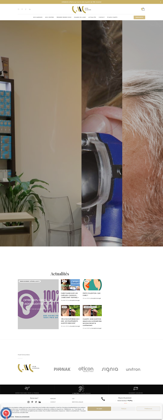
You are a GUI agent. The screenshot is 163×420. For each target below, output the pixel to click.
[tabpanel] (41, 188)
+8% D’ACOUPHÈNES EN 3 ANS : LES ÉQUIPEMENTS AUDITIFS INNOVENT (70, 321)
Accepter (99, 408)
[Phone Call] (103, 400)
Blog (64, 281)
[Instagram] (20, 9)
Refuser (123, 408)
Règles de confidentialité (22, 416)
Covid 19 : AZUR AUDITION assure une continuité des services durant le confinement (92, 322)
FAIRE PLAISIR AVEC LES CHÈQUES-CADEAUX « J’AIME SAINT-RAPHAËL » (70, 295)
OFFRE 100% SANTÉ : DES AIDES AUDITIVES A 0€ (38, 302)
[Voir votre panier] (143, 9)
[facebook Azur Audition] (36, 402)
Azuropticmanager (43, 309)
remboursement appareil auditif (30, 281)
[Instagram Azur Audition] (28, 402)
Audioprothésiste (90, 307)
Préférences (148, 408)
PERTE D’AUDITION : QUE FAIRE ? (91, 294)
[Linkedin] (31, 9)
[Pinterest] (23, 9)
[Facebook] (27, 9)
